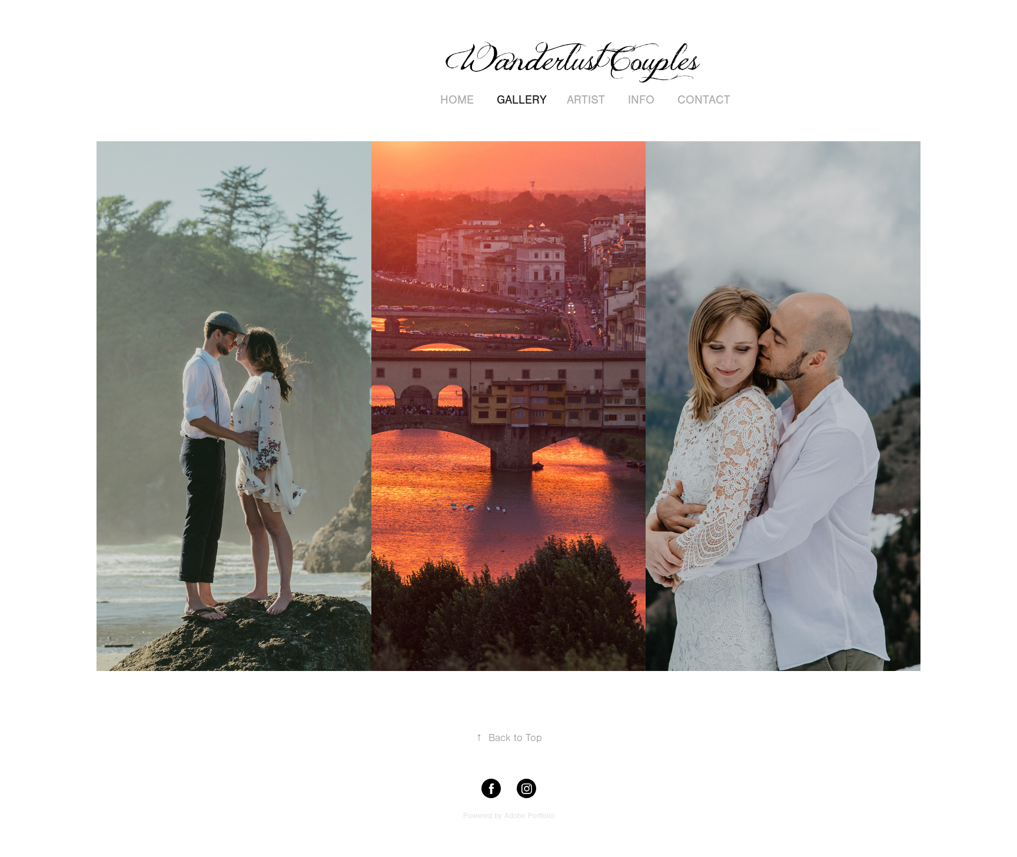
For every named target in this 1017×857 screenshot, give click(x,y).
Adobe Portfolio (529, 816)
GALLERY (522, 100)
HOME (457, 100)
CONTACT (703, 100)
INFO (641, 100)
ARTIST (586, 100)
